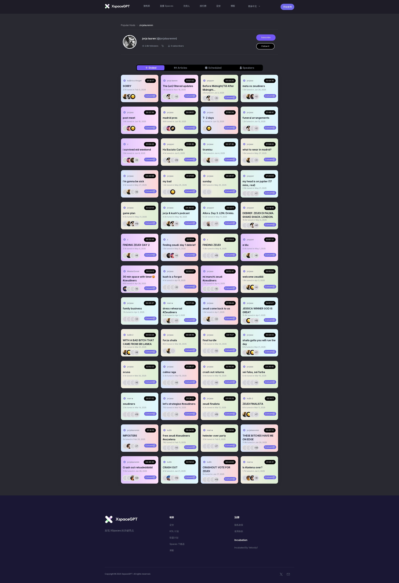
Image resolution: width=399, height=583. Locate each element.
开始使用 (287, 6)
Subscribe (266, 37)
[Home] (117, 6)
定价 (172, 524)
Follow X (265, 46)
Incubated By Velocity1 (246, 547)
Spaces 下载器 (177, 544)
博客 (172, 550)
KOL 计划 (174, 531)
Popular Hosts (128, 25)
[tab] (150, 67)
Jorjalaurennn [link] (146, 25)
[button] (139, 88)
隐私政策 (238, 524)
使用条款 (238, 531)
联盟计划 (174, 537)
